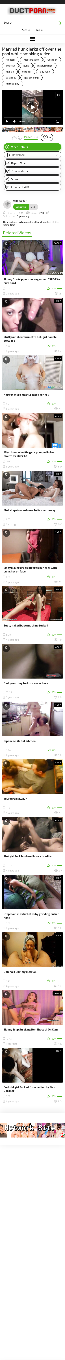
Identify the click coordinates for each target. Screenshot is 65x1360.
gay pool (11, 77)
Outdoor (52, 59)
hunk (26, 65)
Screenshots (20, 171)
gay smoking (31, 77)
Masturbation (31, 59)
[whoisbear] (7, 204)
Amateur (10, 59)
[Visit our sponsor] (32, 129)
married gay (12, 83)
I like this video (14, 137)
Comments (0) (20, 187)
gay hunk (45, 71)
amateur (10, 65)
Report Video (19, 163)
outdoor (26, 71)
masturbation (45, 65)
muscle (10, 71)
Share (15, 179)
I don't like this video (20, 137)
